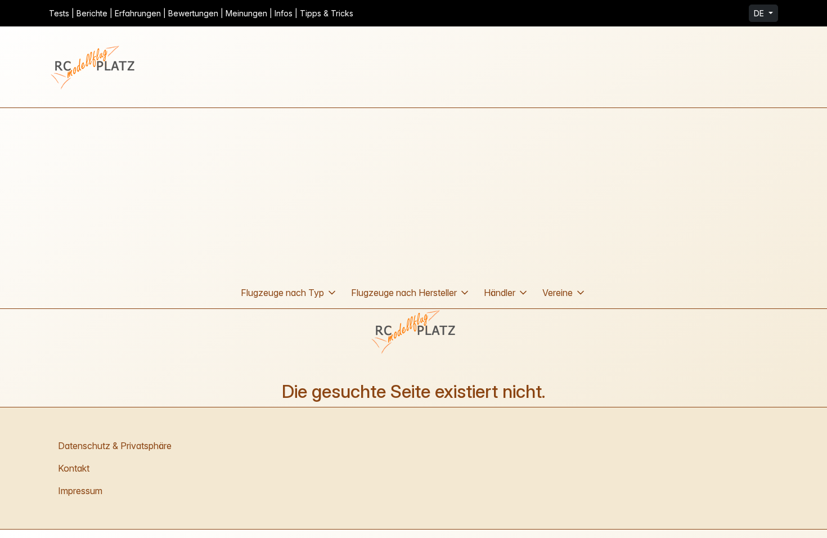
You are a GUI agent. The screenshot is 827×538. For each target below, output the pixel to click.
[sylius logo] (94, 67)
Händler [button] (499, 292)
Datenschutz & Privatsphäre (115, 445)
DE (760, 13)
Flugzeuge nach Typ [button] (282, 292)
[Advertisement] (413, 192)
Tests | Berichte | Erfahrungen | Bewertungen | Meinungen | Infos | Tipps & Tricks (201, 13)
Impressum (80, 490)
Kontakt (73, 468)
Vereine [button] (557, 292)
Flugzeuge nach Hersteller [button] (404, 292)
